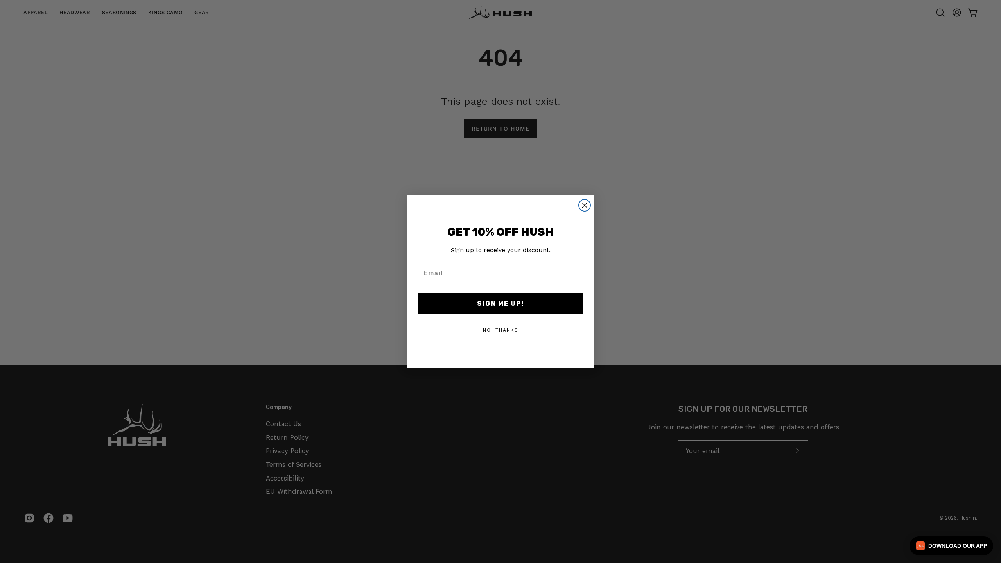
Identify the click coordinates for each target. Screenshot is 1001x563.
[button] (951, 545)
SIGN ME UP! (500, 303)
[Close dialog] (584, 205)
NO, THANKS (500, 330)
